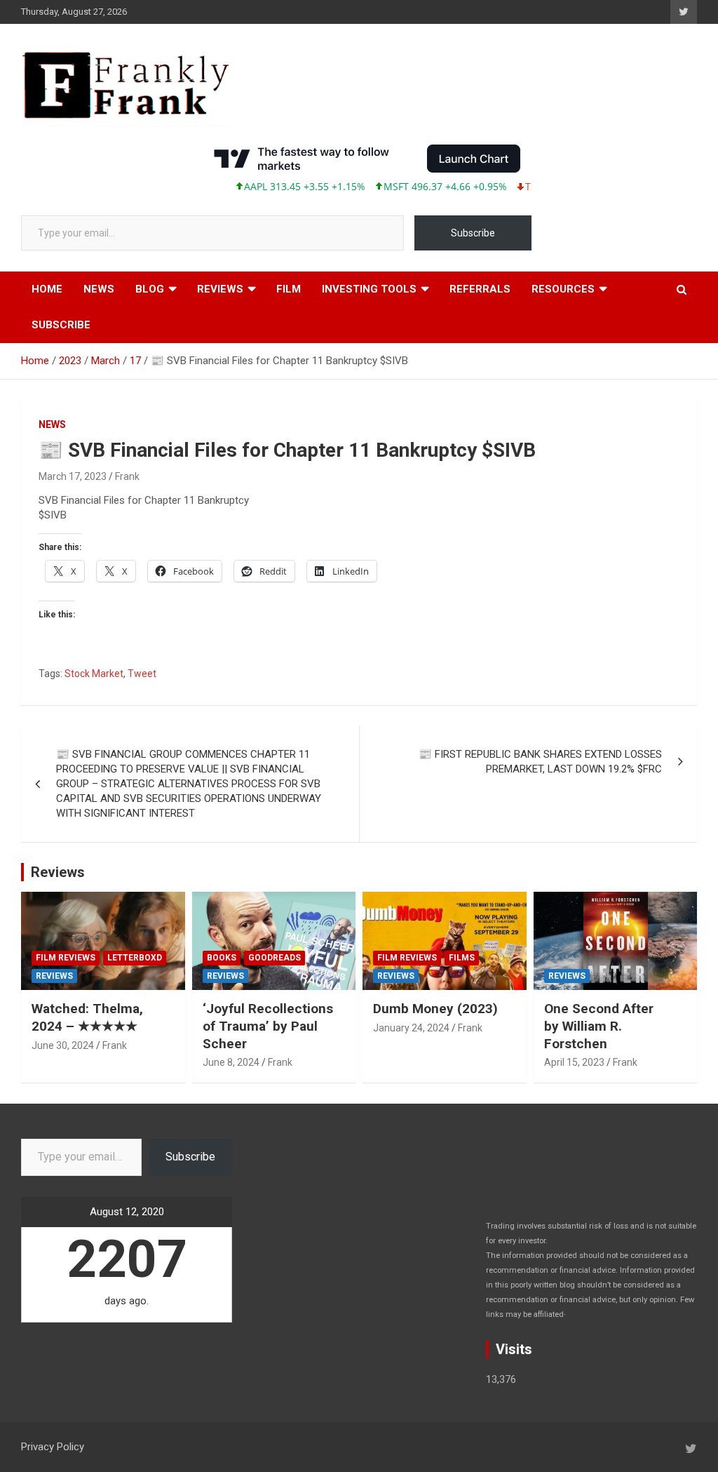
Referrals (479, 289)
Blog (149, 289)
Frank (127, 476)
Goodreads (274, 958)
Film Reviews (65, 958)
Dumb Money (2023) (435, 1009)
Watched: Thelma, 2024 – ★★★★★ (87, 1017)
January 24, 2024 (411, 1027)
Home (47, 289)
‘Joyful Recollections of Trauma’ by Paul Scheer (268, 1026)
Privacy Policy (52, 1446)
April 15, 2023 (574, 1062)
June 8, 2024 (231, 1062)
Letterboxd (134, 958)
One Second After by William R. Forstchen (598, 1026)
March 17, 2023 (73, 476)
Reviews (220, 289)
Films (462, 958)
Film (288, 289)
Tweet (142, 673)
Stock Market (94, 673)
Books (221, 958)
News (98, 289)
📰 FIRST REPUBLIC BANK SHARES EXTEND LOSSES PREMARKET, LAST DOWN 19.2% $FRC (540, 761)
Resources (563, 289)
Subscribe (473, 233)
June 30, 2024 (63, 1045)
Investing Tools (369, 289)
